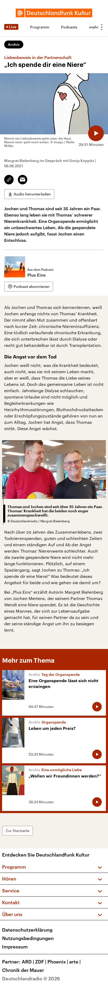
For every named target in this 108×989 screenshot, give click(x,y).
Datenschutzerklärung (27, 930)
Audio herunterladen (32, 194)
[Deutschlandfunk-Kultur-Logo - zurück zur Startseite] (54, 12)
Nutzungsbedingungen (28, 938)
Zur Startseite (17, 830)
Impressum (15, 946)
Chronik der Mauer (23, 970)
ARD (28, 962)
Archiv (14, 44)
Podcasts (69, 27)
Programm (39, 27)
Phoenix (57, 962)
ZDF (40, 962)
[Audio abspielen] (96, 133)
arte (75, 962)
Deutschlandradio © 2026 (31, 978)
